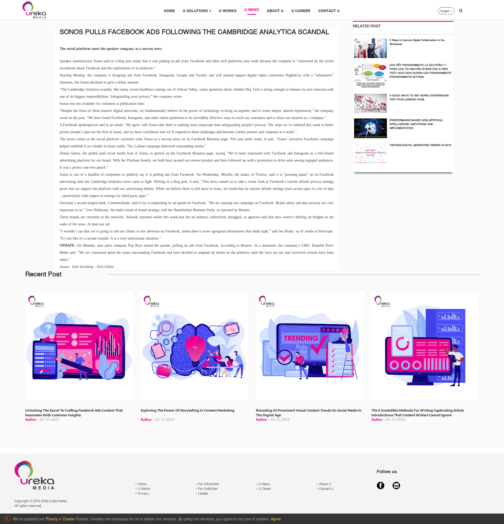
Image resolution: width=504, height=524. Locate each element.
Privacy (52, 518)
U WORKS (228, 11)
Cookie (68, 518)
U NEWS (251, 10)
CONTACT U (329, 11)
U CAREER (300, 11)
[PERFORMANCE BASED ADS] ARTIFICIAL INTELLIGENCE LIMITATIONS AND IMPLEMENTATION (416, 124)
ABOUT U (275, 11)
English (445, 11)
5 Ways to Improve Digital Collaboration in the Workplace (417, 42)
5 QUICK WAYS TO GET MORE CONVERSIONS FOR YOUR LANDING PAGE (419, 97)
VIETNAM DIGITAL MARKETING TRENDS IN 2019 (420, 145)
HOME (169, 11)
